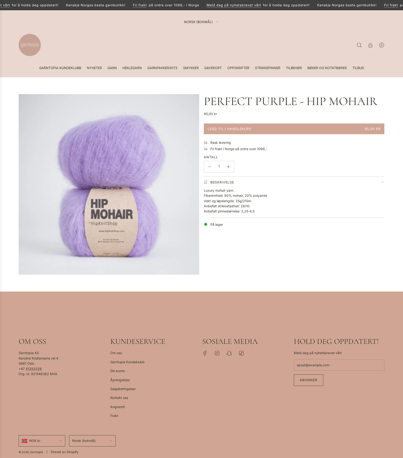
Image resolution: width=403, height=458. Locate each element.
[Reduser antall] (209, 166)
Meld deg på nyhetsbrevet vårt (228, 5)
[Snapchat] (229, 353)
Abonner (308, 380)
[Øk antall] (228, 166)
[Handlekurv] (370, 45)
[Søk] (359, 45)
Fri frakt (135, 5)
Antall (211, 157)
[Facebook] (205, 353)
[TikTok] (241, 353)
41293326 (34, 369)
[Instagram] (217, 353)
